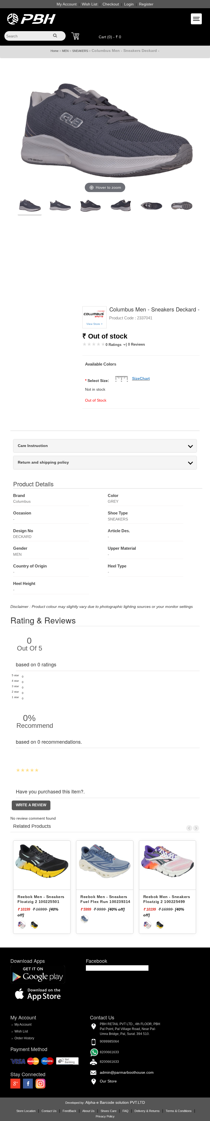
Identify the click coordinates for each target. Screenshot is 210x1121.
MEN (65, 50)
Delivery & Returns (147, 1111)
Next (196, 828)
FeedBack (69, 1111)
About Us (88, 1111)
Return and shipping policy (43, 462)
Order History (24, 1038)
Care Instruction (33, 446)
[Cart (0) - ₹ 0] (75, 36)
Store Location (26, 1111)
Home (55, 50)
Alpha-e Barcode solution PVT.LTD (115, 1102)
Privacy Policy (105, 1116)
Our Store (108, 1081)
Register (146, 4)
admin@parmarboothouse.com (127, 1072)
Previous (189, 828)
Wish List (89, 4)
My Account (67, 4)
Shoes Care (108, 1111)
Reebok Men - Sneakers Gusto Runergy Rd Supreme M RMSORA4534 (168, 902)
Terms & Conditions (179, 1111)
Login (129, 4)
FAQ (125, 1111)
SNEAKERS (80, 50)
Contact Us (49, 1111)
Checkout (111, 4)
